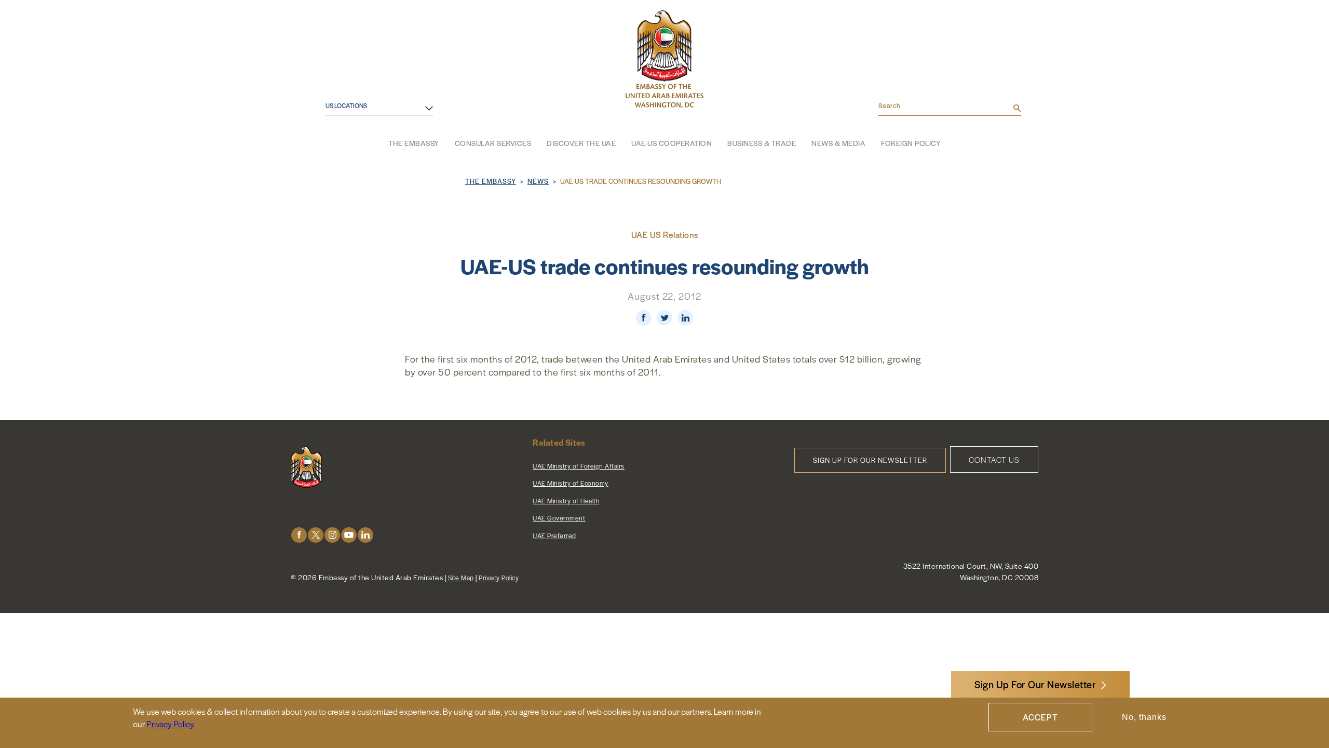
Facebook (299, 535)
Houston (334, 119)
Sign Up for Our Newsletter (870, 460)
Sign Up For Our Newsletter (1035, 684)
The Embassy (413, 143)
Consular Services (493, 143)
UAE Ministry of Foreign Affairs (579, 466)
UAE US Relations (664, 235)
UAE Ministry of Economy (570, 483)
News (538, 181)
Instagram (332, 535)
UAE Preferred (554, 535)
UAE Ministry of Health (566, 500)
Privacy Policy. (170, 724)
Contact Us (994, 459)
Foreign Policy (911, 143)
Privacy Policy (499, 577)
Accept (1040, 717)
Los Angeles (341, 136)
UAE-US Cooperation (671, 143)
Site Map (461, 577)
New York (336, 152)
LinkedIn (365, 535)
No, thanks (1144, 717)
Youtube (349, 535)
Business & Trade (761, 143)
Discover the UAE (581, 143)
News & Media (838, 143)
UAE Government (559, 518)
